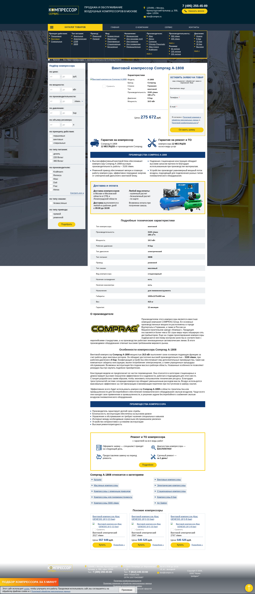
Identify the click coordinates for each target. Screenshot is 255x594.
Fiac (55, 186)
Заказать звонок (196, 11)
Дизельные (78, 36)
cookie (26, 589)
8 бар (198, 39)
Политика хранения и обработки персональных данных (127, 583)
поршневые (59, 136)
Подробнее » (119, 545)
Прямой (96, 39)
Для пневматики (133, 44)
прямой (57, 214)
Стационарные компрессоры (171, 491)
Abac (151, 36)
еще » (149, 53)
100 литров (176, 51)
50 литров (175, 49)
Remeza (57, 175)
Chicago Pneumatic (157, 44)
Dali (55, 182)
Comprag (153, 41)
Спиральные (56, 41)
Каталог (56, 60)
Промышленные (133, 47)
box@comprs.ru (154, 16)
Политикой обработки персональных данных (50, 591)
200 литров (176, 54)
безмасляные (60, 203)
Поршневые (56, 36)
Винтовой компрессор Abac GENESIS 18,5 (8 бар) (184, 517)
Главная (115, 27)
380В (76, 44)
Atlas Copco (154, 47)
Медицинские (132, 36)
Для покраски (132, 41)
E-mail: (173, 107)
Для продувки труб (134, 39)
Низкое (199, 36)
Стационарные (113, 44)
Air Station (162, 503)
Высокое (200, 47)
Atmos (151, 39)
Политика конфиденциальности (127, 581)
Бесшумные (112, 47)
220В (76, 41)
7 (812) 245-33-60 (138, 572)
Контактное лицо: (177, 88)
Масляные (112, 39)
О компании (142, 27)
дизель (56, 154)
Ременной (97, 36)
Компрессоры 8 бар (167, 497)
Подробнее (147, 465)
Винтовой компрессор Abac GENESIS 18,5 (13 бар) (106, 517)
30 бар (199, 44)
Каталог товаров (75, 27)
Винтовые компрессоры (73, 60)
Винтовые (55, 39)
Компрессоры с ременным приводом (112, 491)
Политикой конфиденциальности (185, 123)
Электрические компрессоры (171, 485)
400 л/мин (175, 39)
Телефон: (175, 97)
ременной (58, 217)
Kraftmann (153, 49)
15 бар (199, 41)
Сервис (168, 27)
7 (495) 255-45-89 (194, 6)
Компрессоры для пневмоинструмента (113, 497)
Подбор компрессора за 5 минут (29, 582)
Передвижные (113, 41)
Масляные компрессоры (106, 485)
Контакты (194, 27)
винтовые (58, 139)
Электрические (80, 39)
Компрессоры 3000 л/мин (106, 503)
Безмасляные (113, 36)
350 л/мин (175, 36)
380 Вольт (58, 161)
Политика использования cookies (127, 586)
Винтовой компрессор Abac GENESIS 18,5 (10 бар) (145, 517)
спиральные (59, 143)
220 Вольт (58, 157)
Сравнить (111, 86)
